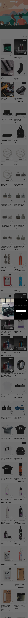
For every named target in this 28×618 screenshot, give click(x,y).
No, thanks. (21, 314)
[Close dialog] (26, 300)
